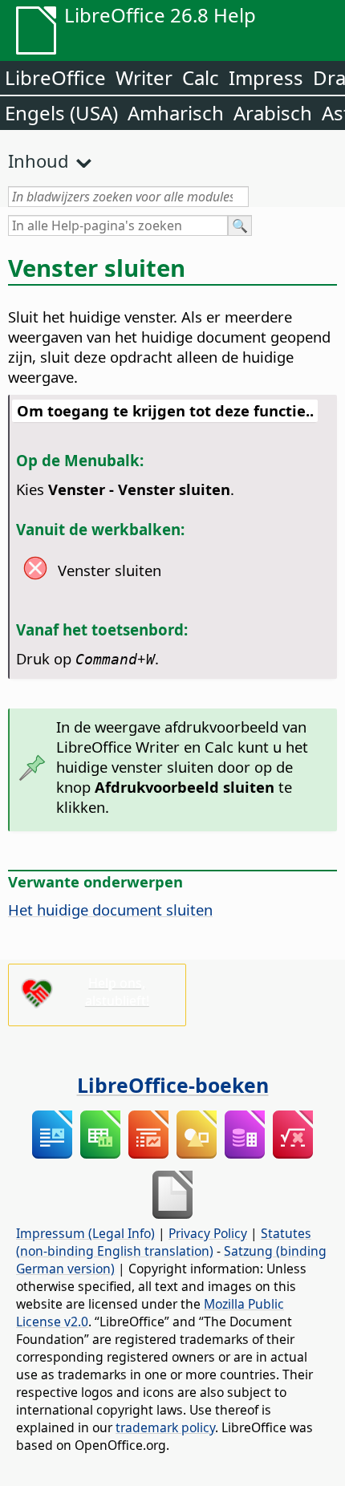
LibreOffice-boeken (173, 1084)
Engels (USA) (61, 112)
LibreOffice (55, 77)
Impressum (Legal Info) (85, 1233)
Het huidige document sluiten (110, 909)
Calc (200, 77)
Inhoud (38, 160)
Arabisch (272, 112)
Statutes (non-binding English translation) (163, 1242)
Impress (266, 77)
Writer (144, 77)
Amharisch (176, 112)
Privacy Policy (207, 1233)
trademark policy (165, 1427)
